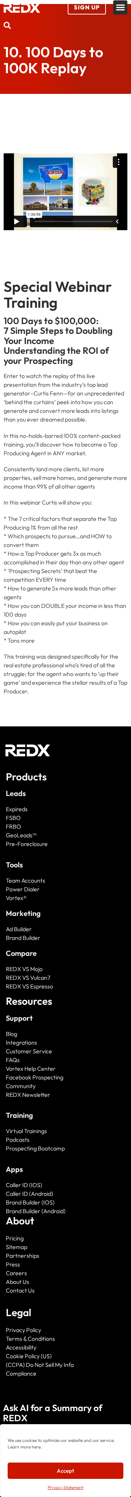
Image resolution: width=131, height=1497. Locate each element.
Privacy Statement (65, 1487)
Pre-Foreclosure (27, 843)
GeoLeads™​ (21, 835)
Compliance (21, 1373)
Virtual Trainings (26, 1131)
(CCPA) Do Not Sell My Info (40, 1364)
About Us (17, 1281)
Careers (16, 1273)
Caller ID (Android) (29, 1193)
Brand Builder (23, 937)
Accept (65, 1470)
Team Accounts (25, 880)
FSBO (13, 817)
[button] (120, 7)
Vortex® (16, 897)
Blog (11, 1033)
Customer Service (29, 1051)
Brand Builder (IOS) (30, 1202)
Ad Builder (19, 929)
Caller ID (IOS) (24, 1185)
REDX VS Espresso (29, 986)
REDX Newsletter (28, 1094)
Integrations (21, 1042)
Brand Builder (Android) (36, 1211)
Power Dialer (23, 889)
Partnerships (22, 1255)
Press (13, 1264)
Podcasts (17, 1139)
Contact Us (20, 1290)
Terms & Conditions (30, 1338)
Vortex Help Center (31, 1068)
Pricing (15, 1238)
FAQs (13, 1059)
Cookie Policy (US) (29, 1356)
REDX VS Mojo (24, 969)
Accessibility (21, 1347)
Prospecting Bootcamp (35, 1148)
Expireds (17, 809)
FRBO (13, 826)
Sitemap (16, 1247)
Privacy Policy (23, 1330)
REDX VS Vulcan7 (28, 977)
